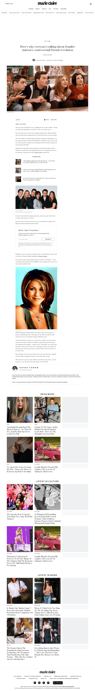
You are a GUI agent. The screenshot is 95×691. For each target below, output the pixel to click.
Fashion (31, 8)
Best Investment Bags (61, 12)
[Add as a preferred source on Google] (66, 682)
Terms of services (33, 243)
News (61, 60)
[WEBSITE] (35, 368)
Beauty (38, 8)
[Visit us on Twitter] (35, 683)
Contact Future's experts (32, 676)
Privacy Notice (21, 244)
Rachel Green (38, 152)
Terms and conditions (60, 676)
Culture (55, 8)
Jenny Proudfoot (41, 60)
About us (44, 678)
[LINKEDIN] (33, 368)
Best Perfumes (71, 12)
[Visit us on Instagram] (39, 683)
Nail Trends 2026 (50, 12)
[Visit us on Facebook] (44, 683)
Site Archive (17, 676)
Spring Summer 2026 (38, 12)
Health (44, 8)
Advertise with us (75, 676)
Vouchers (63, 8)
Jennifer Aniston (43, 256)
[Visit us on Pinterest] (48, 683)
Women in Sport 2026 (14, 12)
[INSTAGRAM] (31, 368)
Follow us (47, 119)
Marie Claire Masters (26, 12)
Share (19, 119)
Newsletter (55, 119)
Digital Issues (80, 12)
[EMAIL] (37, 368)
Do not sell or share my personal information (64, 678)
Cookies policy (33, 678)
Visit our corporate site (68, 686)
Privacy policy (21, 678)
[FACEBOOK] (29, 368)
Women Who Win (89, 12)
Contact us (47, 676)
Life (50, 8)
